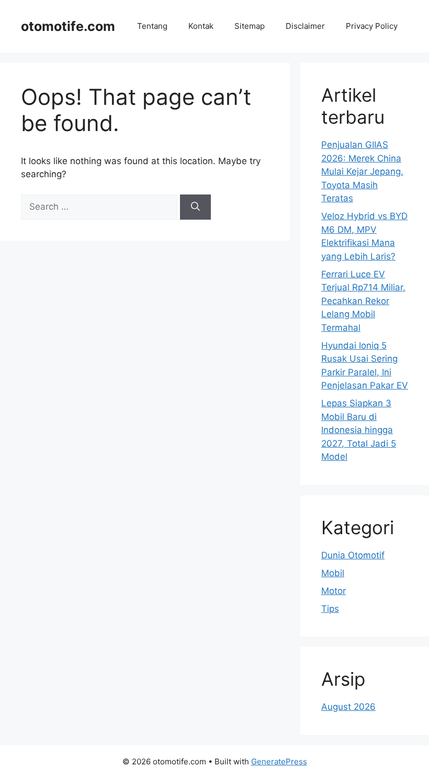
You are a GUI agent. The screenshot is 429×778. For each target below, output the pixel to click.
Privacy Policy (372, 26)
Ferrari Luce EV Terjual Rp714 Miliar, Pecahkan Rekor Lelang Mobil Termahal (363, 301)
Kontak (200, 26)
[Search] (195, 207)
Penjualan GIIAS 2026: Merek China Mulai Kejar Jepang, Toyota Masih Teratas (362, 171)
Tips (330, 608)
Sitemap (249, 26)
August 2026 (348, 706)
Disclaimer (305, 26)
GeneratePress (279, 761)
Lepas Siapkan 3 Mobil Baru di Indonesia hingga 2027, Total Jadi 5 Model (358, 430)
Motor (333, 591)
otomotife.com (68, 26)
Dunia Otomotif (353, 555)
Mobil (332, 573)
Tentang (152, 26)
